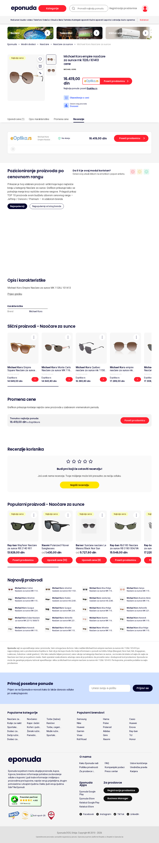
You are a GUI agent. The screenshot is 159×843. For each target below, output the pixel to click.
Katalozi (144, 19)
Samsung (81, 719)
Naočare (44, 44)
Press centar (111, 771)
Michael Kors (35, 311)
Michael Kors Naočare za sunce (94, 44)
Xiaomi (106, 739)
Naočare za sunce (63, 44)
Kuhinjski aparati (80, 19)
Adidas (106, 731)
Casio (132, 719)
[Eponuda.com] (24, 8)
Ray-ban (133, 731)
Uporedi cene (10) (57, 560)
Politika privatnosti (88, 767)
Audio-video (26, 19)
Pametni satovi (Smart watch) (34, 735)
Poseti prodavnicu (129, 138)
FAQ (107, 763)
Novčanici (32, 719)
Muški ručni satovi (52, 731)
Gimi (105, 735)
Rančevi (51, 723)
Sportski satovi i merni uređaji (53, 735)
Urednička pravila (138, 767)
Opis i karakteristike (39, 119)
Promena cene (61, 119)
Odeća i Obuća (50, 19)
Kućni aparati (96, 19)
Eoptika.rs (92, 88)
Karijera (134, 771)
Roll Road (81, 739)
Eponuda (12, 44)
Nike (79, 723)
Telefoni (37, 19)
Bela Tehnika (65, 19)
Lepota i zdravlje (112, 19)
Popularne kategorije (22, 712)
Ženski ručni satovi (33, 731)
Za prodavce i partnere (86, 771)
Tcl (130, 735)
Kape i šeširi (33, 723)
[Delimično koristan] (139, 172)
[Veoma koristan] (146, 172)
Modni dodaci (28, 44)
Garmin (80, 731)
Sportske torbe (11, 727)
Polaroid (107, 727)
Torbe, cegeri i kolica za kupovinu (54, 727)
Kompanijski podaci (115, 767)
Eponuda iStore (87, 798)
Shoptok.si (102, 837)
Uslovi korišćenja (138, 763)
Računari (15, 19)
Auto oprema (128, 19)
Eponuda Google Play (87, 793)
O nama (85, 757)
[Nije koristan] (133, 172)
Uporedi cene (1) (15, 119)
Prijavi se (143, 688)
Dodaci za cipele (12, 731)
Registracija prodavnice (123, 8)
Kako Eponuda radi (88, 763)
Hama (106, 719)
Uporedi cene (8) (91, 560)
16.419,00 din (98, 138)
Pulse (106, 723)
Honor (132, 739)
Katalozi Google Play (89, 802)
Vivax (79, 735)
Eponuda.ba (119, 837)
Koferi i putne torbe (34, 727)
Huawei (133, 723)
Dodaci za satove (12, 739)
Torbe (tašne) (53, 719)
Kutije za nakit (14, 723)
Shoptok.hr (110, 837)
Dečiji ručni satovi (12, 735)
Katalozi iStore (87, 806)
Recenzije (78, 119)
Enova (132, 727)
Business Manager (117, 798)
